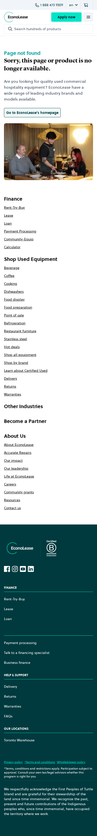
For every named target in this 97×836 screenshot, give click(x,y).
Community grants (19, 492)
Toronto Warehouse (19, 740)
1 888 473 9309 (51, 4)
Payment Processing (20, 231)
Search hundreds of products (37, 28)
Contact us (12, 507)
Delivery (10, 378)
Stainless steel (15, 338)
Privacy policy (13, 762)
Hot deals (12, 346)
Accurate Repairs (17, 452)
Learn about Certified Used (26, 370)
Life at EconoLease (19, 476)
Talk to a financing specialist (26, 652)
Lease (8, 215)
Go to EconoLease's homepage (32, 112)
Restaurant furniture (20, 331)
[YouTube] (23, 569)
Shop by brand (16, 362)
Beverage (11, 267)
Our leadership (16, 468)
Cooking (10, 283)
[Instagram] (15, 569)
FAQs (8, 716)
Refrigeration (14, 323)
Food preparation (18, 307)
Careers (10, 484)
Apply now (66, 17)
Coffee (9, 275)
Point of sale (14, 315)
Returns (10, 386)
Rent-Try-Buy (14, 207)
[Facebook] (7, 569)
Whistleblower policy (71, 762)
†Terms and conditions (40, 762)
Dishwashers (14, 291)
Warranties (12, 394)
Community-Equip (19, 239)
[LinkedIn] (31, 569)
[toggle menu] (88, 17)
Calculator (12, 247)
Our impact (13, 460)
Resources (12, 500)
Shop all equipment (20, 354)
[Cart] (87, 5)
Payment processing (20, 642)
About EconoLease (19, 444)
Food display (14, 299)
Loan (8, 223)
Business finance (17, 662)
